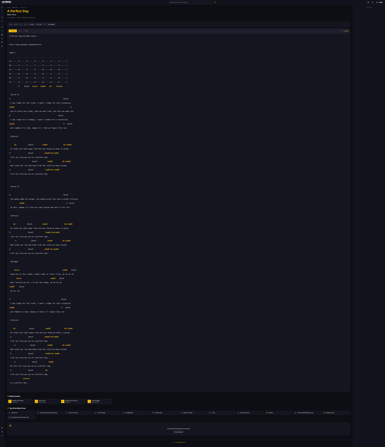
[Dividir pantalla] (2, 46)
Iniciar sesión (179, 432)
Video (26, 31)
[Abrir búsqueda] (373, 2)
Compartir (52, 24)
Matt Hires (15, 7)
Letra (19, 31)
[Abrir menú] (368, 2)
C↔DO (39, 24)
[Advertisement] (369, 39)
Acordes (14, 31)
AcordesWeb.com (180, 442)
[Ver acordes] (2, 42)
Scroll (32, 24)
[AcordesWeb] (8, 2)
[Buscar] (215, 2)
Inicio (8, 7)
